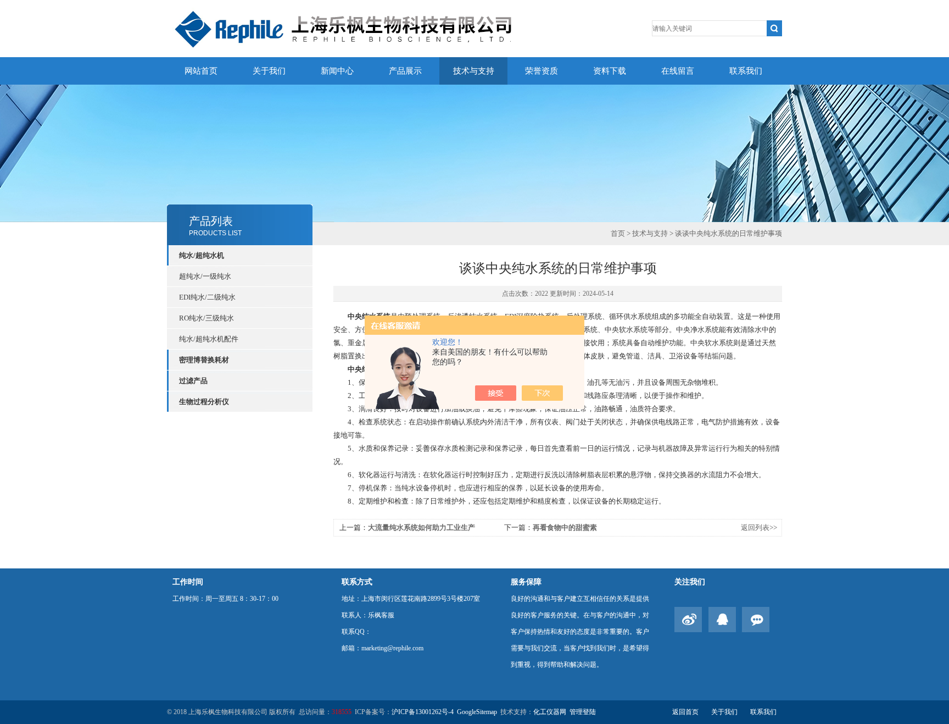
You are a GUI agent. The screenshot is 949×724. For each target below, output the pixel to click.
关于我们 (269, 71)
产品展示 (405, 71)
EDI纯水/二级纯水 (207, 297)
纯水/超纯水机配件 (208, 339)
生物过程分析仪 (204, 401)
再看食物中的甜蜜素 (565, 527)
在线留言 (677, 71)
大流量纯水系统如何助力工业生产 (421, 527)
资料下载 (609, 71)
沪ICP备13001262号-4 (423, 712)
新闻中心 (337, 71)
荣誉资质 (541, 71)
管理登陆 (583, 712)
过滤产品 (193, 381)
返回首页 (685, 712)
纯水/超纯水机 (201, 255)
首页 (618, 233)
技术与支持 (473, 71)
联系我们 (745, 71)
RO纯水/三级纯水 (206, 318)
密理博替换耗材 (204, 360)
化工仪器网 (549, 712)
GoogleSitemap (477, 712)
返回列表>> (759, 527)
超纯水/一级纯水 (205, 276)
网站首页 (201, 71)
